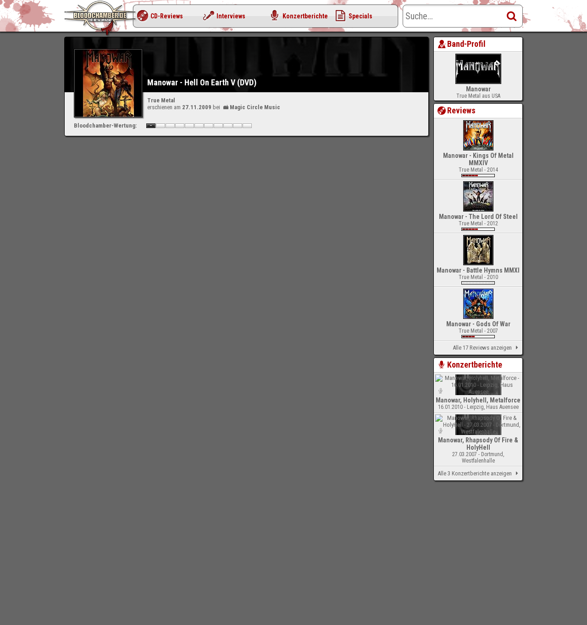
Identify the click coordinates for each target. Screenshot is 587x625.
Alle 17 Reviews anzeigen (482, 347)
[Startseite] (101, 18)
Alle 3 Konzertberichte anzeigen (474, 473)
